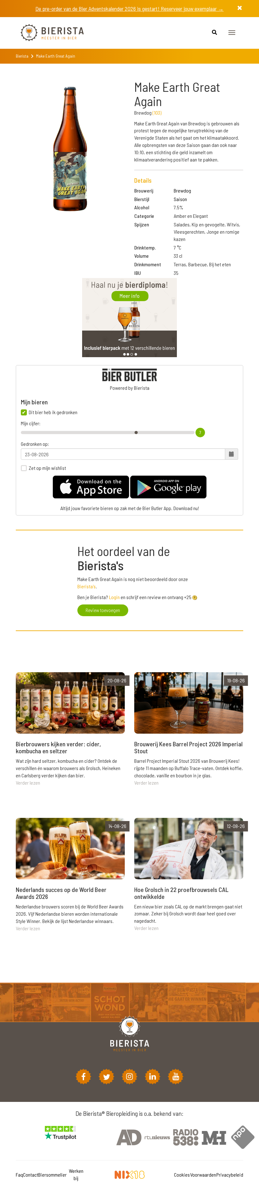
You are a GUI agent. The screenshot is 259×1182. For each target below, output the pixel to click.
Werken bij (76, 1174)
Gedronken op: (35, 444)
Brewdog (182, 190)
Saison (180, 199)
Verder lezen (28, 783)
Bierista (22, 56)
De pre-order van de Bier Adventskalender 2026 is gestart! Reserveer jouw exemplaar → (129, 8)
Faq (19, 1175)
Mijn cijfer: (30, 423)
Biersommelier (52, 1175)
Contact (30, 1175)
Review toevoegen (103, 610)
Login (114, 597)
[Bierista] (47, 33)
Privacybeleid (229, 1175)
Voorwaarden (203, 1175)
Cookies (182, 1175)
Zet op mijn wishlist (47, 468)
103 (157, 113)
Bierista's (86, 586)
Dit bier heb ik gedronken (53, 412)
